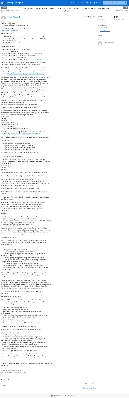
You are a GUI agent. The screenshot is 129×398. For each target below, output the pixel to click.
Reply (4, 385)
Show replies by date (89, 388)
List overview (101, 22)
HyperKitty (66, 395)
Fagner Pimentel (13, 17)
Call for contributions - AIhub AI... (10, 11)
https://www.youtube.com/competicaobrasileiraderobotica (25, 74)
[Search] (125, 3)
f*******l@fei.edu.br (35, 53)
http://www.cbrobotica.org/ (9, 30)
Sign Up (98, 3)
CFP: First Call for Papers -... (120, 11)
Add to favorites (105, 31)
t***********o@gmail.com (36, 59)
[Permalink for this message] (95, 383)
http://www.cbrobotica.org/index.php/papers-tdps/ (23, 134)
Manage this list (77, 3)
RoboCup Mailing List (14, 3)
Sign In (89, 3)
